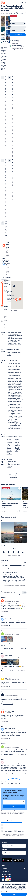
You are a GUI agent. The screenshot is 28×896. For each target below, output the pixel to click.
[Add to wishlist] (19, 488)
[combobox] (16, 594)
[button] (6, 13)
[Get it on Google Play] (7, 860)
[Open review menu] (25, 601)
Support (4, 865)
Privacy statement (14, 815)
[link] (11, 500)
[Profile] (25, 3)
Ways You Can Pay (6, 874)
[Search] (18, 3)
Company (4, 868)
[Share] (25, 13)
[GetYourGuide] (3, 3)
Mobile (3, 857)
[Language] (22, 3)
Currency (4, 849)
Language (4, 842)
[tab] (11, 821)
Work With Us (5, 871)
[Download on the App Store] (18, 860)
